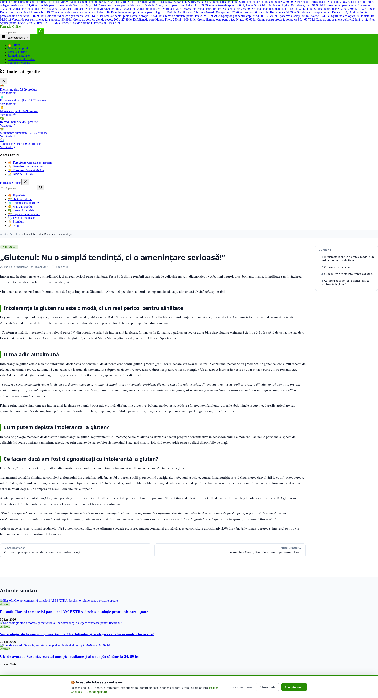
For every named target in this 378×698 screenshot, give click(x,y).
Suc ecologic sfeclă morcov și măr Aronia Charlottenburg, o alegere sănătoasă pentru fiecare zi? (77, 634)
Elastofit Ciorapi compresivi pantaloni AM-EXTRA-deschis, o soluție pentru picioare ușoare (74, 612)
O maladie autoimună (337, 267)
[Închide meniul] (25, 182)
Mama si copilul (18, 48)
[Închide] (3, 81)
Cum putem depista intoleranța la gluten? (348, 274)
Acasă (3, 234)
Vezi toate (6, 93)
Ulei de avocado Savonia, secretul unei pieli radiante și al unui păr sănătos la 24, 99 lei (69, 656)
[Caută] (40, 31)
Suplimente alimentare (21, 59)
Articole (13, 234)
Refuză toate (267, 687)
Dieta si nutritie (17, 52)
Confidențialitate (96, 691)
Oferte (14, 45)
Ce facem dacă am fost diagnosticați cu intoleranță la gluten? (345, 282)
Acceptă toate (294, 687)
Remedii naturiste (19, 55)
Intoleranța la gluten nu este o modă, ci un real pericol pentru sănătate (347, 258)
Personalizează (242, 687)
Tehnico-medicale (19, 62)
